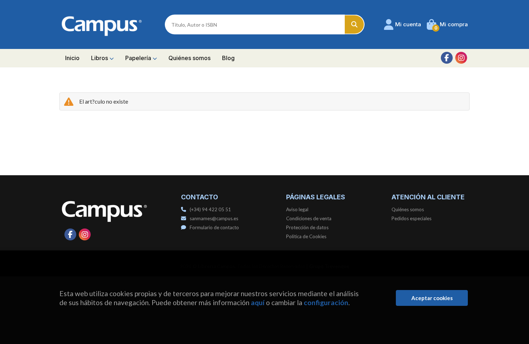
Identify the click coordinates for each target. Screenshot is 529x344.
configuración (326, 302)
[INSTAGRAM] (461, 58)
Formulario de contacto (214, 227)
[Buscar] (355, 25)
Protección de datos (307, 227)
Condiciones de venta (308, 218)
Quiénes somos (408, 209)
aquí (257, 302)
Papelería (139, 58)
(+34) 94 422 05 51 (210, 209)
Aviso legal (297, 209)
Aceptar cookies (432, 298)
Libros (100, 58)
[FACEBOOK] (447, 58)
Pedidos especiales (411, 218)
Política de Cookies (306, 236)
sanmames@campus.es (214, 218)
